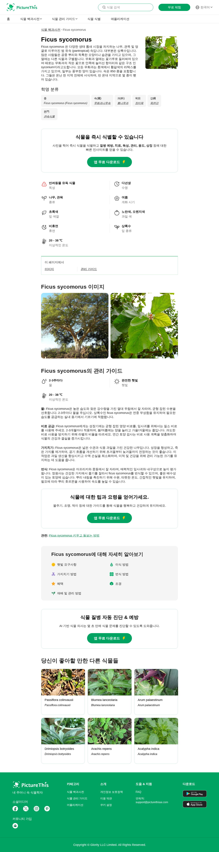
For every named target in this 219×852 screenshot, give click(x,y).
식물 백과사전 (50, 29)
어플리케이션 (75, 804)
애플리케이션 (120, 19)
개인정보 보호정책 (111, 791)
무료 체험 (174, 7)
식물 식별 (94, 19)
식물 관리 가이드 (77, 798)
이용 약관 (106, 798)
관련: (70, 535)
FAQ (138, 791)
